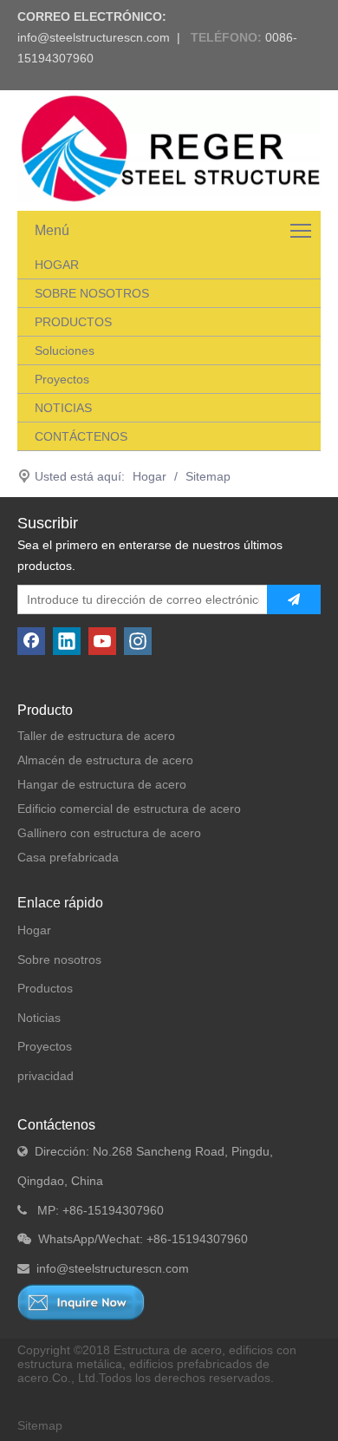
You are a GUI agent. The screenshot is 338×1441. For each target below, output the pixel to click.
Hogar (34, 930)
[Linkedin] (67, 641)
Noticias (39, 1018)
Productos (45, 988)
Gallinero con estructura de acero (109, 833)
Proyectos (44, 1046)
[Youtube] (102, 641)
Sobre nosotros (59, 959)
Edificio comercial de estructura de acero (129, 808)
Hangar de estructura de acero (101, 784)
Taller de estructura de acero (96, 736)
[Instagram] (138, 641)
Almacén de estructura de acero (105, 760)
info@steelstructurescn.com (93, 37)
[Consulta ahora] (81, 1302)
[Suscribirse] (294, 599)
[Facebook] (31, 641)
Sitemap (39, 1425)
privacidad (45, 1076)
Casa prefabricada (68, 857)
